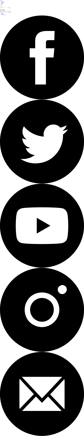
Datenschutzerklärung (3, 14)
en (1, 6)
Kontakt (2, 3)
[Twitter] (42, 183)
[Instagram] (42, 351)
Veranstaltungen (3, 2)
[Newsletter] (42, 435)
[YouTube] (42, 267)
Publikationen (2, 1)
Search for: (1, 7)
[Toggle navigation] (2, 0)
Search (9, 12)
